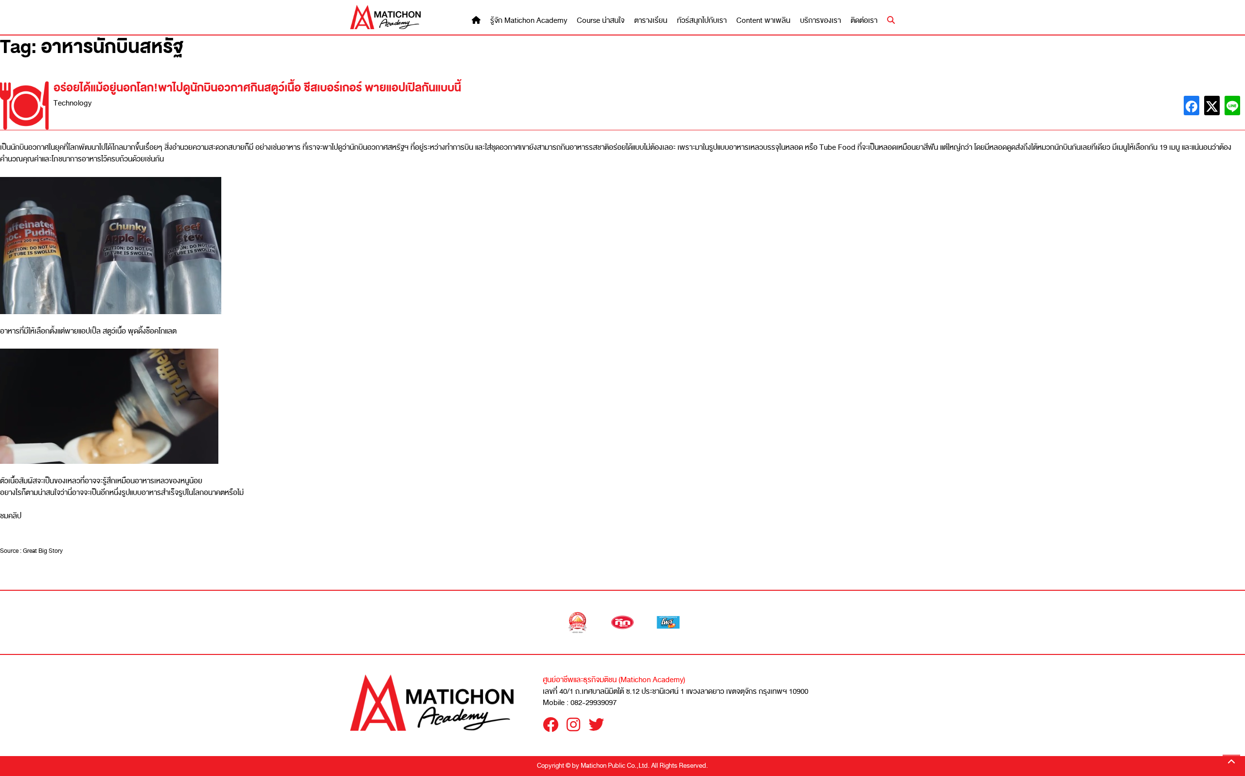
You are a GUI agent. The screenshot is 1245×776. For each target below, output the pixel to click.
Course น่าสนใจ (600, 20)
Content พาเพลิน (763, 20)
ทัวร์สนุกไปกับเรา (702, 20)
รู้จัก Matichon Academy (528, 20)
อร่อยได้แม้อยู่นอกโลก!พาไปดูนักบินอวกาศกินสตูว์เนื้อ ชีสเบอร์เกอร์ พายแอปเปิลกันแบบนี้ (257, 87)
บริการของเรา (820, 20)
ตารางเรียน (650, 20)
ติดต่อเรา (864, 20)
